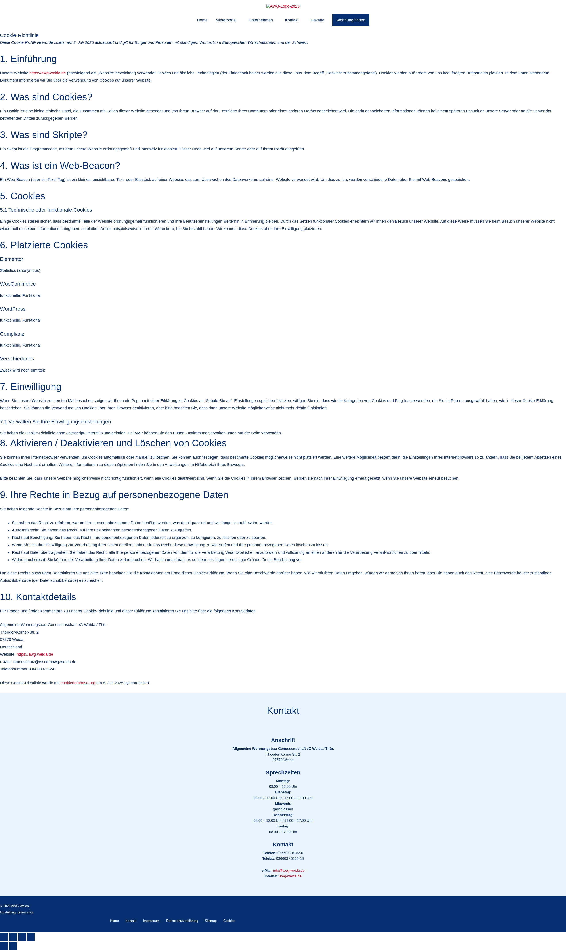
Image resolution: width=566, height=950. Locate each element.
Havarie (317, 20)
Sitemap (211, 921)
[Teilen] (22, 937)
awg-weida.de (290, 876)
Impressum (151, 921)
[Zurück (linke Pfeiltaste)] (4, 946)
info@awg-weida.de (289, 870)
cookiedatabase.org (78, 683)
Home (202, 20)
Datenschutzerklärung (182, 921)
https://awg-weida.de (47, 73)
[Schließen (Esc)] (31, 937)
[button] (350, 20)
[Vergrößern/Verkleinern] (4, 937)
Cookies (229, 921)
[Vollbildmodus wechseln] (13, 937)
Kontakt (291, 20)
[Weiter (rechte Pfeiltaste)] (13, 946)
